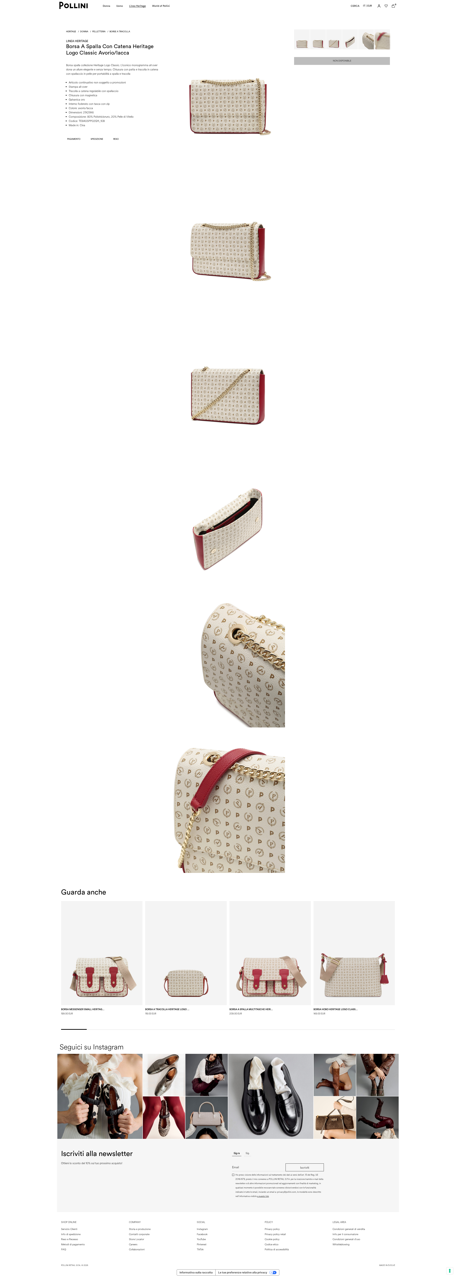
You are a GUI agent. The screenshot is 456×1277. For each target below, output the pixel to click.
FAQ (63, 1249)
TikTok (200, 1249)
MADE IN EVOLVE (387, 1265)
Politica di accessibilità (277, 1249)
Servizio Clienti (69, 1229)
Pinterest (201, 1244)
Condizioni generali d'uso (346, 1239)
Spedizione (97, 139)
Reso (116, 139)
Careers (133, 1244)
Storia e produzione (140, 1229)
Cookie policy (272, 1239)
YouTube (201, 1239)
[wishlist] (386, 6)
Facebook (202, 1234)
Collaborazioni (137, 1249)
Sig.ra (237, 1153)
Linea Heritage (137, 6)
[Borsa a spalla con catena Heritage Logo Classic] (228, 143)
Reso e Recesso (69, 1239)
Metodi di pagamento (73, 1244)
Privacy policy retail (275, 1234)
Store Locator (136, 1239)
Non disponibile (342, 60)
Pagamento (74, 139)
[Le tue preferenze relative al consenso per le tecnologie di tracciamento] (449, 1270)
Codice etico (271, 1244)
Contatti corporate (139, 1234)
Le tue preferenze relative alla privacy (242, 1272)
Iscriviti (304, 1168)
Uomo (119, 6)
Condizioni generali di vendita (349, 1229)
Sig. (248, 1153)
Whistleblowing (341, 1244)
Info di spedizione (71, 1234)
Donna (106, 6)
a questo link (263, 1196)
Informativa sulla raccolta (196, 1272)
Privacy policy (272, 1229)
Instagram (202, 1229)
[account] (379, 6)
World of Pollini (161, 6)
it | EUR (367, 6)
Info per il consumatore (345, 1234)
